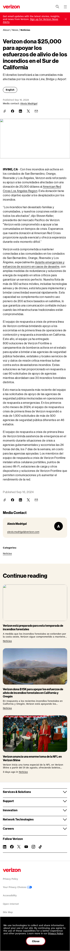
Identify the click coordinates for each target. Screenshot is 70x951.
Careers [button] (8, 828)
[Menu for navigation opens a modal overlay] (65, 7)
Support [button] (8, 801)
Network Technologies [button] (18, 819)
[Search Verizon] (57, 7)
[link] (12, 111)
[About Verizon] (11, 6)
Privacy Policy (10, 879)
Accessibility (10, 895)
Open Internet (11, 904)
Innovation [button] (10, 810)
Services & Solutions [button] (17, 791)
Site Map (8, 912)
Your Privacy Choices (15, 887)
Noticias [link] (25, 30)
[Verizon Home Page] (12, 870)
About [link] (6, 30)
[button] (65, 19)
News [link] (15, 30)
